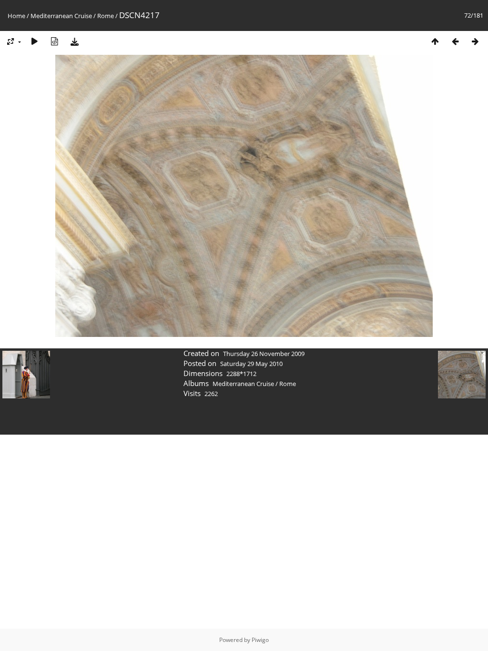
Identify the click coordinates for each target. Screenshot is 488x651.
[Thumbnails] (435, 41)
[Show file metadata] (54, 41)
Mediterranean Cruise (61, 15)
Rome (105, 15)
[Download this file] (74, 41)
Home (16, 15)
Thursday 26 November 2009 (264, 353)
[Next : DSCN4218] (475, 41)
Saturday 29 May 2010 (251, 363)
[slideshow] (34, 41)
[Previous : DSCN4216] (455, 41)
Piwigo (260, 640)
